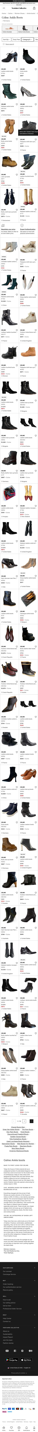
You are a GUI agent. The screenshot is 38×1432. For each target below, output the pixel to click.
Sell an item (7, 1306)
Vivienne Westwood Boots (19, 1151)
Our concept (7, 1271)
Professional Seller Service (12, 1309)
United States (19, 1422)
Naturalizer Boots (8, 1144)
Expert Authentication (27, 229)
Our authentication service (12, 1287)
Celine (10, 13)
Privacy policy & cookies (18, 1373)
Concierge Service (9, 1274)
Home (4, 13)
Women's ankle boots (19, 1230)
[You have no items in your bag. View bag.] (34, 8)
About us (6, 1331)
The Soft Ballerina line (11, 1251)
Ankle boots (31, 13)
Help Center (7, 1318)
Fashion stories (8, 1343)
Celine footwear (18, 1242)
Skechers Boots (25, 1146)
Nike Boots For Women (25, 1144)
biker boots (29, 1210)
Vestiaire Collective (11, 1328)
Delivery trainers (9, 1249)
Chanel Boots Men (18, 1127)
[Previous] (14, 1121)
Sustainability (7, 1334)
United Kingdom (11, 1422)
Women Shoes (20, 13)
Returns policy (8, 1290)
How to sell (7, 1300)
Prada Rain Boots (11, 1146)
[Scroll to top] (31, 1121)
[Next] (24, 1121)
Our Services (8, 1268)
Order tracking (8, 1284)
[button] (34, 8)
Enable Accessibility (19, 1)
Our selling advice (9, 1303)
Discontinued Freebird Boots (17, 1134)
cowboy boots (10, 1212)
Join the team (7, 1340)
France (4, 1422)
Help (4, 1315)
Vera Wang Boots (18, 1148)
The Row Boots (27, 1129)
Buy (4, 1280)
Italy (35, 1422)
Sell (4, 1296)
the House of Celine (14, 1169)
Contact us (7, 1321)
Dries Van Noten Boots (11, 1129)
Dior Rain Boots (12, 1132)
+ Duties (26, 146)
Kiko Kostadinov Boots (18, 1139)
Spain (31, 1422)
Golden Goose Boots (18, 1137)
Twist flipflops (8, 1253)
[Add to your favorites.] (17, 69)
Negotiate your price (8, 229)
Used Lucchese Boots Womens (18, 1141)
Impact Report (8, 1337)
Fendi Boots (25, 1132)
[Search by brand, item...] (4, 8)
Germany (26, 1422)
